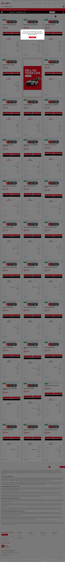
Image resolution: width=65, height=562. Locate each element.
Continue (32, 37)
